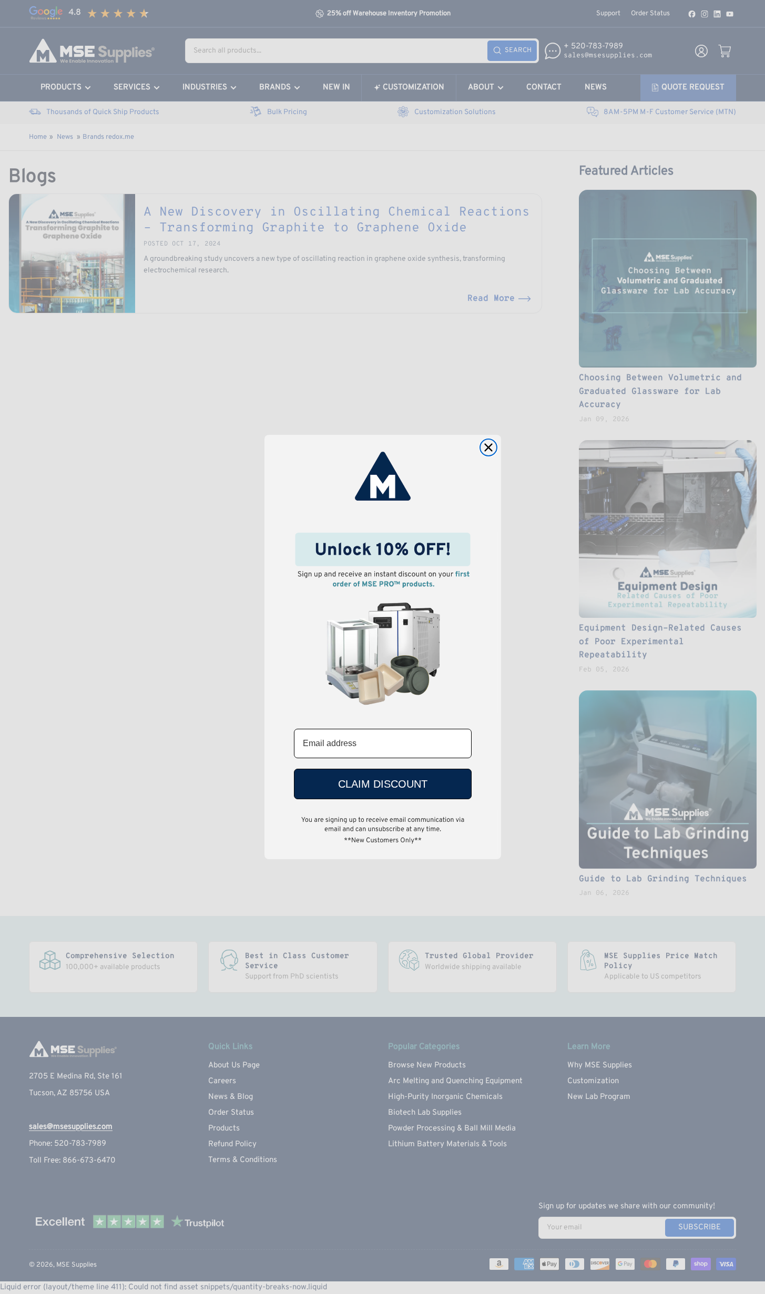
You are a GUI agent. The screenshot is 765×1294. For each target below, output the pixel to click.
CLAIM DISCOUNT (382, 784)
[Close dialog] (488, 447)
